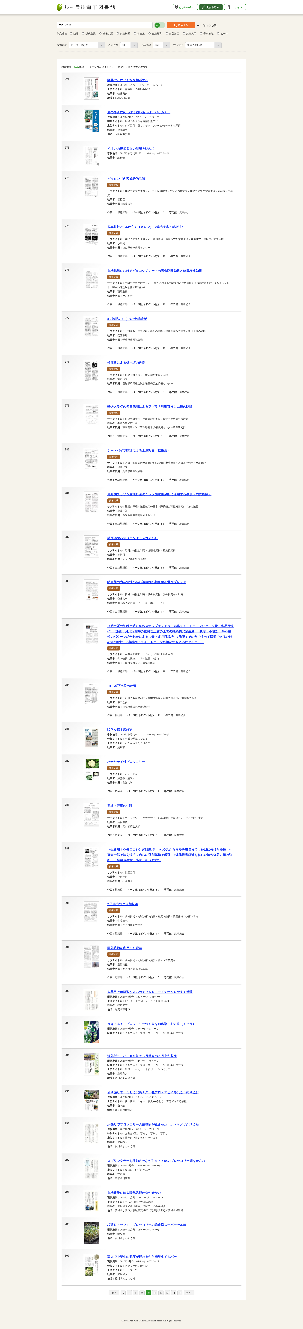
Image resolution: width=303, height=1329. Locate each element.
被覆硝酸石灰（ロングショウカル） (132, 538)
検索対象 (62, 45)
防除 (75, 33)
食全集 (141, 33)
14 (173, 1293)
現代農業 (91, 33)
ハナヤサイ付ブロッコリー (126, 761)
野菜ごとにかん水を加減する (127, 80)
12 (161, 1293)
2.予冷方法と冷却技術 (122, 904)
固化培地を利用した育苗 (124, 948)
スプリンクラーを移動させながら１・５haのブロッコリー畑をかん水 (156, 1160)
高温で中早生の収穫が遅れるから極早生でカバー (142, 1256)
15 (180, 1293)
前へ (114, 1292)
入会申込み (213, 7)
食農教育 (157, 33)
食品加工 (174, 33)
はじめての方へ (186, 7)
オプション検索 (208, 25)
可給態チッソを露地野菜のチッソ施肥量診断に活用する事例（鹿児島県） (159, 494)
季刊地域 (208, 33)
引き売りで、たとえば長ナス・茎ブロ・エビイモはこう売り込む (153, 1092)
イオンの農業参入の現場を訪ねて (131, 148)
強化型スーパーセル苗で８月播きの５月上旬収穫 (142, 1056)
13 (167, 1293)
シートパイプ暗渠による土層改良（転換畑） (138, 450)
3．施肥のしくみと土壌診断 (127, 319)
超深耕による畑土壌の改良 (126, 362)
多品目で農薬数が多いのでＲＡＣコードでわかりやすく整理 (150, 992)
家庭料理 (125, 33)
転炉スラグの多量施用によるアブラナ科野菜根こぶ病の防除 (150, 406)
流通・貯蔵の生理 (120, 805)
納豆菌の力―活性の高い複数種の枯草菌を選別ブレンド (146, 582)
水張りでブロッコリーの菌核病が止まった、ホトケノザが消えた (153, 1124)
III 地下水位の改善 (121, 685)
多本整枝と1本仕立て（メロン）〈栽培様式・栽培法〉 (146, 227)
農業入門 (191, 33)
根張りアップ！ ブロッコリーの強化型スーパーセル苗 (146, 1225)
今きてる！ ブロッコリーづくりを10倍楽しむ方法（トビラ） (151, 1024)
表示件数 (113, 45)
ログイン (237, 7)
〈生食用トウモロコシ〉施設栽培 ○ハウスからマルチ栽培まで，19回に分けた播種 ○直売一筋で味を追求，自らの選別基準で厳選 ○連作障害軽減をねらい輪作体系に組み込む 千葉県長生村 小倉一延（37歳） (169, 855)
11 (155, 1293)
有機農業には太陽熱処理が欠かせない (134, 1192)
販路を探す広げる (120, 729)
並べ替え (178, 45)
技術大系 (108, 33)
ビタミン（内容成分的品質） (127, 178)
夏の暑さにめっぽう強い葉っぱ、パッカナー (138, 112)
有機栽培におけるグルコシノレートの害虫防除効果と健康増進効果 (154, 270)
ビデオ (224, 33)
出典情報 (146, 45)
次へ (188, 1292)
